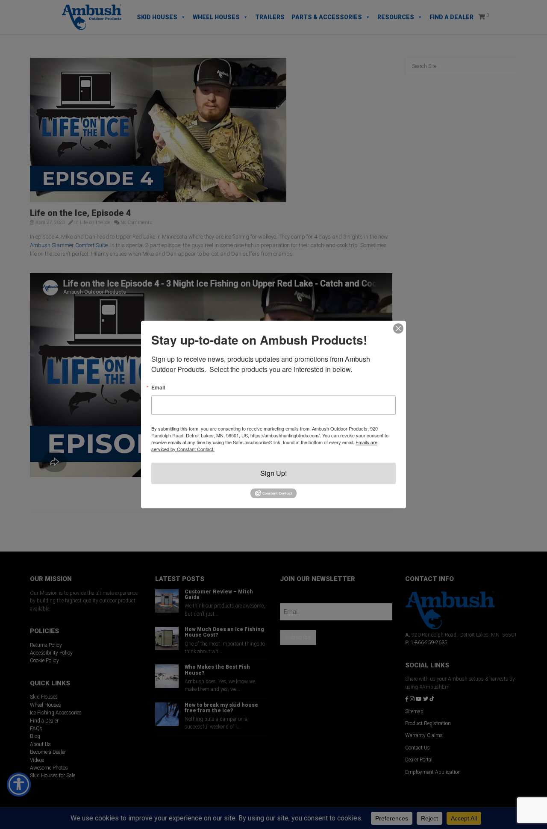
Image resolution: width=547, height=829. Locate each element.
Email (158, 387)
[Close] (398, 328)
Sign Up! (273, 473)
